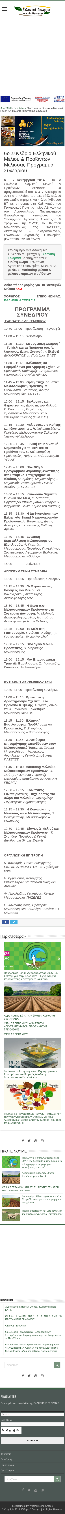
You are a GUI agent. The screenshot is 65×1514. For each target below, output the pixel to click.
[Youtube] (36, 1141)
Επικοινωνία (7, 1465)
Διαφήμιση (6, 1459)
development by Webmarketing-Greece (32, 1506)
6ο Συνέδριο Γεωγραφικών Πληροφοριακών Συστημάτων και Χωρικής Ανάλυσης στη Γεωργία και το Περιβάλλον (30, 1074)
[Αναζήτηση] (57, 1365)
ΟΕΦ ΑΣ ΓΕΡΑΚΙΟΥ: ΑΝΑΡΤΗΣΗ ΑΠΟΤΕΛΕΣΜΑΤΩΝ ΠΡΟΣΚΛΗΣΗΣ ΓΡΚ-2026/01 (25, 1026)
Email (5, 1414)
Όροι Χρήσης (7, 1470)
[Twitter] (29, 1141)
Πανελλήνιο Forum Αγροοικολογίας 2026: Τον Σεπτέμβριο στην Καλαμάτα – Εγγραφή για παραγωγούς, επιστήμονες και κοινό (31, 975)
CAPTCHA (7, 1420)
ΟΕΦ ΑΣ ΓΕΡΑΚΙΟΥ (16, 1034)
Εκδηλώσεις (20, 108)
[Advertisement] (32, 58)
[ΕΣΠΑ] (32, 99)
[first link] (4, 9)
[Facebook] (23, 1141)
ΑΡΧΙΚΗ (7, 108)
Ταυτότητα (6, 1454)
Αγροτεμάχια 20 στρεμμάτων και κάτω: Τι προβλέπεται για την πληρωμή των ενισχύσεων (42, 1199)
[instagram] (42, 1141)
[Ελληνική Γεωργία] (32, 10)
